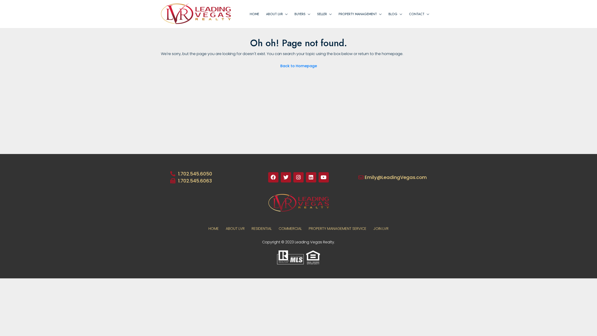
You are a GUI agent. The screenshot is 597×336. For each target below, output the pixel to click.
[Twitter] (286, 177)
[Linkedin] (311, 177)
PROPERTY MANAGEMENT (358, 14)
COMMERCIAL (290, 228)
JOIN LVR (381, 228)
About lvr (274, 14)
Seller (322, 14)
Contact (416, 14)
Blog (393, 14)
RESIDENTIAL (262, 228)
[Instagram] (298, 177)
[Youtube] (324, 177)
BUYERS (300, 14)
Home (254, 14)
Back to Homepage (298, 66)
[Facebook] (273, 177)
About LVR (235, 228)
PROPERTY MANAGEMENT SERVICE (337, 228)
